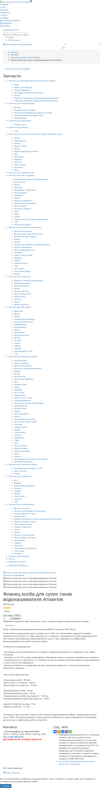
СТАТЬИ (3, 15)
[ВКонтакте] (55, 731)
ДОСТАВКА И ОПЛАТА (10, 20)
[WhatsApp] (70, 731)
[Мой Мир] (62, 731)
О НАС (3, 7)
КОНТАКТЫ (5, 26)
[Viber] (66, 731)
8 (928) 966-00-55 (11, 30)
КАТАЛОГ (4, 10)
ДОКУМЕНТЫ (6, 23)
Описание (9, 625)
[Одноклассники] (58, 731)
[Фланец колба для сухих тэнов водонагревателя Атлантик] (29, 578)
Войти (11, 37)
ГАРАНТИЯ (5, 12)
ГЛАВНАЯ (4, 4)
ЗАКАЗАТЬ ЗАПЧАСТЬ (18, 565)
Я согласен (5, 786)
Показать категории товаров (17, 68)
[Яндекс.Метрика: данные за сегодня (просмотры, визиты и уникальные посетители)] (11, 772)
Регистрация (14, 40)
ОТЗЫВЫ (4, 18)
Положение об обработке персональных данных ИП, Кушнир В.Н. (77, 762)
